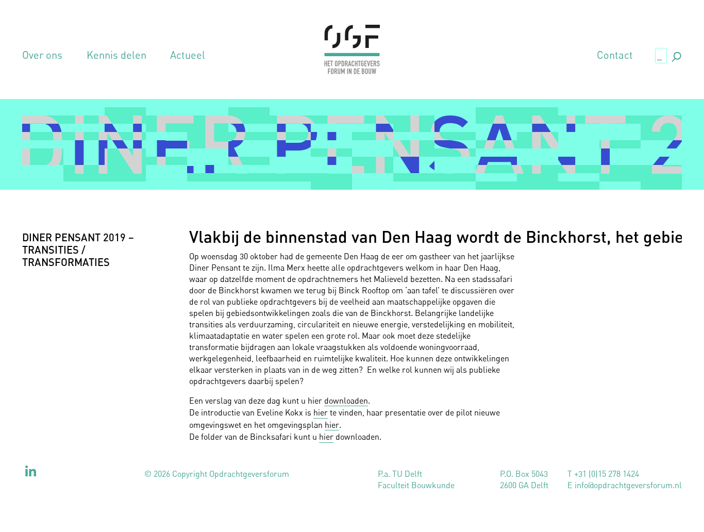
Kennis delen (116, 55)
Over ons (42, 55)
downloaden (346, 400)
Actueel (187, 55)
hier (320, 412)
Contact (615, 55)
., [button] (675, 54)
